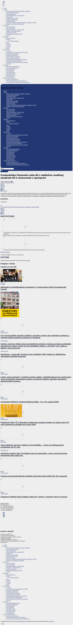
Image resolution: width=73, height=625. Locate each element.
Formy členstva (10, 27)
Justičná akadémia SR (8, 207)
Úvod (4, 8)
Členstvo (5, 25)
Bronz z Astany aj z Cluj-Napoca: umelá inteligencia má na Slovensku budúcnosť (26, 235)
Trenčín (8, 45)
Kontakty (6, 65)
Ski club (8, 63)
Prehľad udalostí (14, 41)
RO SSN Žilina (10, 76)
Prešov (8, 44)
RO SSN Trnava (10, 75)
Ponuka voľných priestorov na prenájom (17, 82)
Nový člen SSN (10, 28)
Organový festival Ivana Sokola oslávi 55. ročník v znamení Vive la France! (24, 249)
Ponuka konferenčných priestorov (16, 80)
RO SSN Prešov (10, 72)
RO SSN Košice (10, 69)
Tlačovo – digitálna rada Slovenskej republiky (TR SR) (21, 22)
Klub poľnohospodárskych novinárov (16, 59)
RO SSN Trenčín (11, 73)
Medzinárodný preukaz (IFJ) (14, 34)
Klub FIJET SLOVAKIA (12, 53)
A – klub (8, 51)
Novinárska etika (11, 14)
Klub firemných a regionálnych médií (17, 52)
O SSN (5, 10)
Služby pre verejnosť (9, 78)
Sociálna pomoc (10, 21)
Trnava (8, 46)
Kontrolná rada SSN (11, 19)
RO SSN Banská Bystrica (13, 66)
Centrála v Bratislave (12, 68)
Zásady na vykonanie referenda (15, 24)
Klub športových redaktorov (14, 61)
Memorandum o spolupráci (24, 207)
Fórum (8, 35)
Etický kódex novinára (12, 12)
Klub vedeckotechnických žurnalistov (17, 62)
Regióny (5, 36)
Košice (8, 39)
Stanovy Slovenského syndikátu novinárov (18, 11)
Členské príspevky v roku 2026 (15, 29)
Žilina (7, 48)
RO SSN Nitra (10, 71)
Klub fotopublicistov (12, 55)
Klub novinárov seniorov (13, 58)
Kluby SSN (9, 17)
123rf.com (51, 621)
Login (22, 254)
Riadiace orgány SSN (12, 18)
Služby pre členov (11, 32)
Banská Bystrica (10, 38)
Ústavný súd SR (35, 207)
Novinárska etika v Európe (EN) (15, 15)
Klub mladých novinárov (13, 56)
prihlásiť (28, 260)
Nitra (7, 42)
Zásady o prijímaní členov (13, 31)
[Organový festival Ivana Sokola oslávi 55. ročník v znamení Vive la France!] (17, 248)
